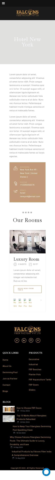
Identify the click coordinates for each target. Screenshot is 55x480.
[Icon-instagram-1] (31, 340)
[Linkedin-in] (24, 340)
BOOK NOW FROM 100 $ (26, 289)
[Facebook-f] (17, 340)
